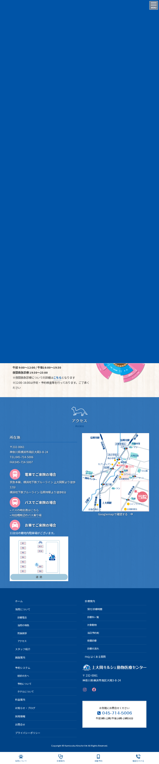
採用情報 (20, 716)
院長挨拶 (22, 633)
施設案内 (20, 657)
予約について (24, 684)
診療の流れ (93, 648)
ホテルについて (25, 691)
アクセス (22, 641)
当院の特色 (23, 625)
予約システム (22, 668)
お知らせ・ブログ (25, 708)
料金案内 (20, 700)
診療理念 (22, 617)
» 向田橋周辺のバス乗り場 (25, 515)
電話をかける (138, 760)
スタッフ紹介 (22, 649)
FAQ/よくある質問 (95, 656)
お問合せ (20, 724)
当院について (22, 609)
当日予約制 (93, 633)
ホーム (19, 601)
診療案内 (90, 601)
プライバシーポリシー (27, 733)
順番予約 (98, 760)
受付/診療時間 (94, 609)
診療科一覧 (93, 617)
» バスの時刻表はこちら (24, 510)
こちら (57, 377)
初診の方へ (23, 676)
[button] (115, 514)
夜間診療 (92, 640)
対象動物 (92, 625)
